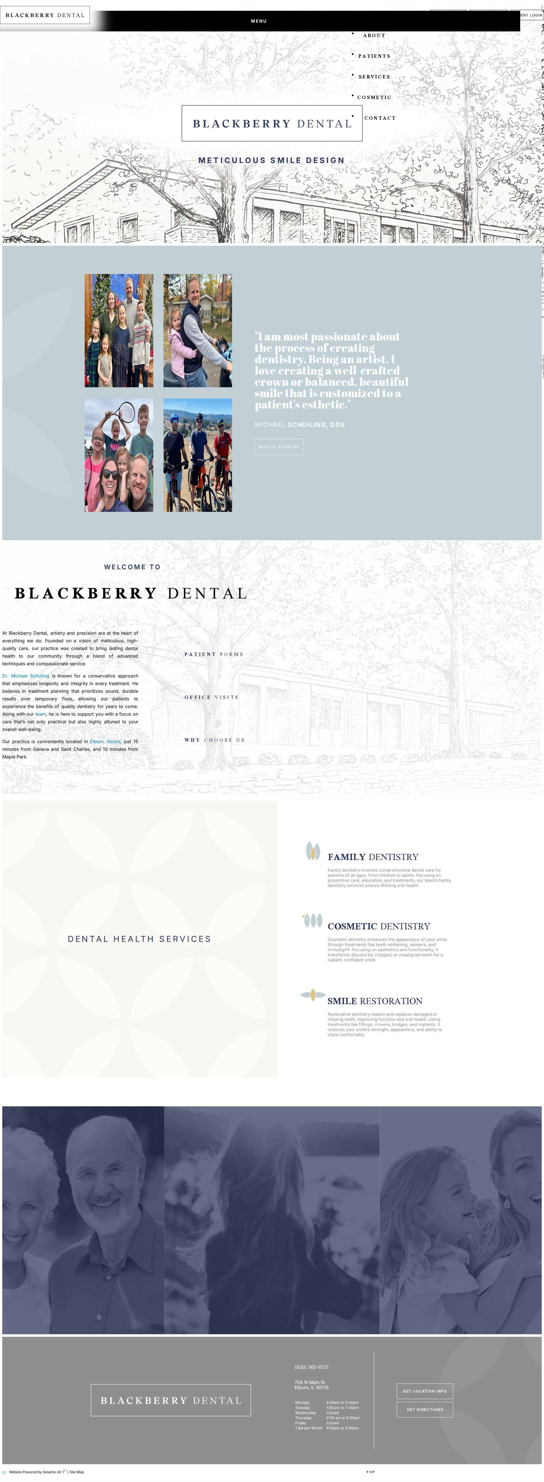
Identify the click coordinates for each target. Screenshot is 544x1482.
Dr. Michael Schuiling (25, 676)
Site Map (77, 1472)
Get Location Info (425, 1391)
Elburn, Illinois (105, 741)
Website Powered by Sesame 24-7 (37, 1471)
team (40, 714)
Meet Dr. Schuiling (279, 447)
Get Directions (425, 1409)
